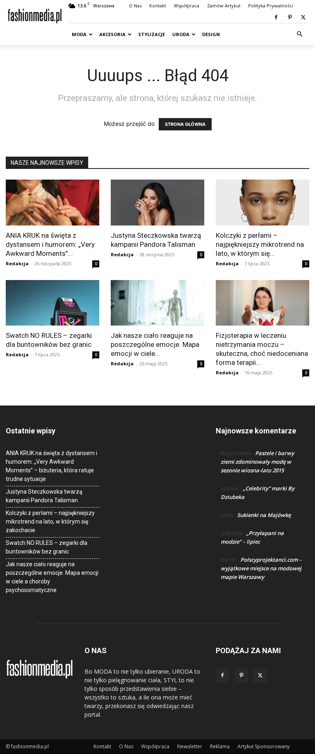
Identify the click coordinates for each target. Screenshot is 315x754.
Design (211, 34)
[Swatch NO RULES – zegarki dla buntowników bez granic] (52, 303)
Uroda (180, 34)
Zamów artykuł (223, 5)
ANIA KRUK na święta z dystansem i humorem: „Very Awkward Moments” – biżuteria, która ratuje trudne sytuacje (51, 466)
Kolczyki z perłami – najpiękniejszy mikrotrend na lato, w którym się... (260, 244)
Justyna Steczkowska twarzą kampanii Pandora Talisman (44, 495)
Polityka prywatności (270, 5)
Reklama (220, 746)
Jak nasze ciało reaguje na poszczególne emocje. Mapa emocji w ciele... (155, 344)
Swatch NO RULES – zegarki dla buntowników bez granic (46, 547)
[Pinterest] (289, 17)
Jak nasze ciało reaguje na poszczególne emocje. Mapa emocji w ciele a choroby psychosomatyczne (52, 577)
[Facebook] (276, 17)
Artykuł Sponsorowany (263, 746)
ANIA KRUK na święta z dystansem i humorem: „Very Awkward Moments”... (50, 244)
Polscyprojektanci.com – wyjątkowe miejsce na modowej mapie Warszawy (261, 568)
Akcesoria (112, 34)
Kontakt (157, 5)
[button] (299, 34)
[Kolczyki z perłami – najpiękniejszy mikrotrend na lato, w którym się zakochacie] (262, 203)
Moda (79, 34)
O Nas (135, 5)
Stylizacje (151, 34)
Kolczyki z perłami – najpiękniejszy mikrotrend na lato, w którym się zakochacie (50, 521)
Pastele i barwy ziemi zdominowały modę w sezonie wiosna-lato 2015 (257, 461)
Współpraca (186, 5)
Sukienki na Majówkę (264, 515)
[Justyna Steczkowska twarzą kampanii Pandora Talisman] (157, 203)
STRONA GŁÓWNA (185, 124)
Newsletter (189, 746)
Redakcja (17, 263)
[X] (303, 17)
